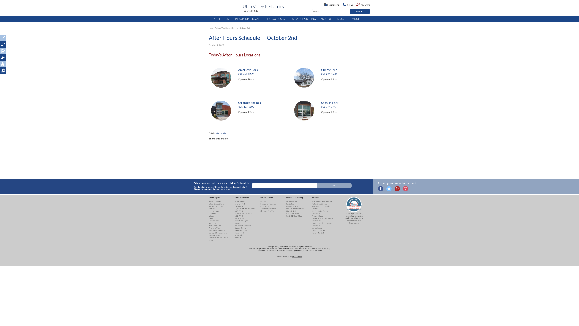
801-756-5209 (245, 73)
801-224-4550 (329, 73)
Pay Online (365, 5)
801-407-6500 (246, 106)
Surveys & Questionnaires (3, 51)
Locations (3, 70)
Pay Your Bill (3, 44)
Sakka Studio (297, 256)
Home (211, 28)
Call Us (350, 5)
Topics (217, 28)
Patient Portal (333, 5)
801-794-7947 (329, 106)
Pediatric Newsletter (3, 57)
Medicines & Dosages (3, 38)
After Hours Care (221, 133)
